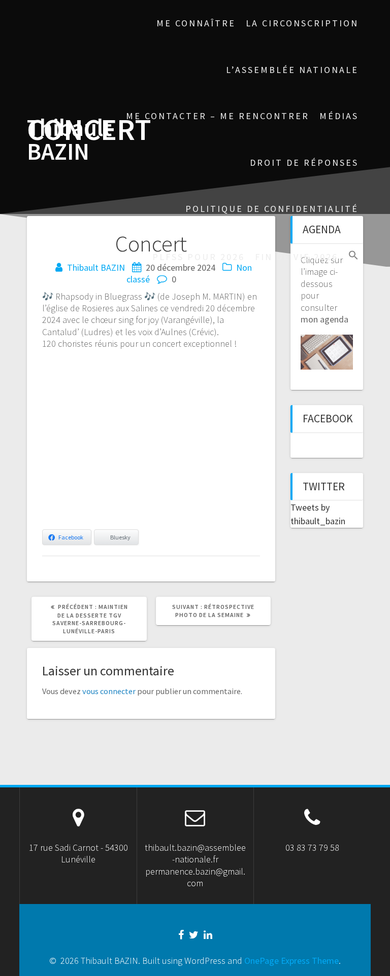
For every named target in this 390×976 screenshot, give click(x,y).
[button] (353, 256)
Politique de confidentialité (272, 208)
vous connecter (109, 691)
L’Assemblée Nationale (292, 70)
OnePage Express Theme (291, 960)
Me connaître (196, 23)
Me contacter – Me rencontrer (217, 116)
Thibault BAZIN (69, 140)
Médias (339, 116)
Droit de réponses (304, 162)
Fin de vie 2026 (296, 257)
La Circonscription (302, 23)
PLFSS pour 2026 (198, 257)
